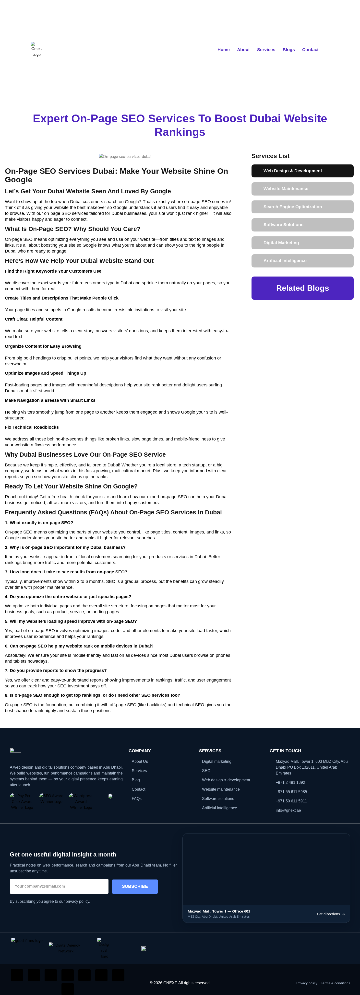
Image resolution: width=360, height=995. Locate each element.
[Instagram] (34, 975)
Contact (310, 49)
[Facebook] (17, 975)
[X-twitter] (118, 975)
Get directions (331, 914)
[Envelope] (67, 975)
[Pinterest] (101, 975)
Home (223, 49)
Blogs (289, 49)
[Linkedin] (51, 975)
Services (266, 49)
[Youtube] (84, 975)
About (243, 49)
